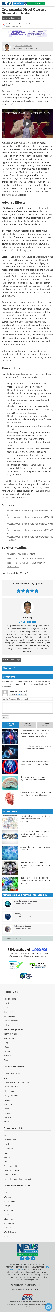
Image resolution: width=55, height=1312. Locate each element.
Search (6, 1144)
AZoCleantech (9, 1201)
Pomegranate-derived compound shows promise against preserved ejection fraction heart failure (34, 733)
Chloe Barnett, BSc (30, 48)
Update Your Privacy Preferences (27, 1285)
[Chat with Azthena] (48, 1307)
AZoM (6, 1192)
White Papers (9, 1016)
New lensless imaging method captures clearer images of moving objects (35, 865)
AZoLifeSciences (10, 1232)
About (6, 1135)
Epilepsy (17, 913)
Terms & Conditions (12, 1166)
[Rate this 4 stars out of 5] (32, 590)
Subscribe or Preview (22, 904)
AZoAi (6, 1236)
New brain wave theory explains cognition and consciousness (34, 778)
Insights (7, 1025)
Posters (7, 1051)
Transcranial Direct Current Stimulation (26, 558)
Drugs (6, 1042)
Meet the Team (10, 1140)
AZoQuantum (9, 1223)
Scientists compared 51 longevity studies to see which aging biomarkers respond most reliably (35, 834)
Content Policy (10, 1175)
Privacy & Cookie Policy (13, 1170)
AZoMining (8, 1219)
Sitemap (7, 1153)
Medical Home (10, 999)
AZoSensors (9, 1214)
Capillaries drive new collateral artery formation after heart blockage (36, 793)
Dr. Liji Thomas (27, 621)
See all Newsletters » (12, 938)
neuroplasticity (9, 178)
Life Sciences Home (12, 1073)
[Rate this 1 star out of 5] (18, 590)
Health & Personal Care (13, 1034)
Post (5, 717)
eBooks (7, 1047)
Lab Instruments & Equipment (16, 1082)
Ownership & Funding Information (18, 1179)
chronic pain (17, 191)
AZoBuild (7, 1227)
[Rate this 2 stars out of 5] (23, 590)
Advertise (8, 1157)
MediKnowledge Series (13, 1029)
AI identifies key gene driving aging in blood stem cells (36, 848)
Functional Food (10, 1003)
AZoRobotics (9, 1210)
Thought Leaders (11, 1020)
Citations (8, 668)
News (6, 1007)
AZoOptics (8, 1205)
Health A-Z (8, 1012)
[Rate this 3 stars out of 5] (27, 590)
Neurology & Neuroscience (25, 901)
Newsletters (9, 1148)
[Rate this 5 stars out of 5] (36, 590)
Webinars (8, 1104)
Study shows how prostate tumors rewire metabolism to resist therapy (35, 762)
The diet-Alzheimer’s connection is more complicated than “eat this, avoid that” (35, 818)
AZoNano (7, 1197)
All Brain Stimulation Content (21, 553)
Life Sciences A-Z (11, 1087)
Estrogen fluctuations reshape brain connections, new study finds (35, 747)
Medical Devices (10, 1038)
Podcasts (7, 1055)
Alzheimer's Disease (22, 926)
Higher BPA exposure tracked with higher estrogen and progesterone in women (36, 880)
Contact (7, 1161)
